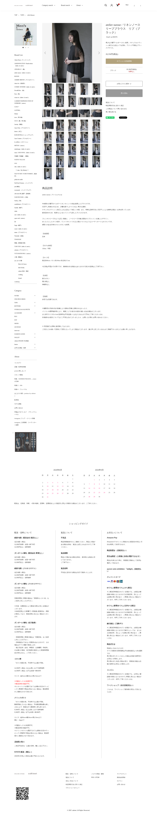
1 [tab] (23, 47)
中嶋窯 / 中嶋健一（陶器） (21, 156)
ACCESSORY (18, 313)
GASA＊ (16, 107)
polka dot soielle (18, 179)
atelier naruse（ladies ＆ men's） (22, 73)
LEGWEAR (17, 327)
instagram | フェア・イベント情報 (24, 418)
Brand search (64, 5)
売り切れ (124, 93)
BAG (15, 316)
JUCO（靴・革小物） (20, 121)
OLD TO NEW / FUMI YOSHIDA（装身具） (25, 175)
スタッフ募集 (18, 375)
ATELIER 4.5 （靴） (20, 69)
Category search (45, 5)
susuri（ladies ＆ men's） (21, 229)
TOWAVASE (17, 239)
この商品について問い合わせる (116, 109)
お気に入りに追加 (123, 83)
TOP (15, 15)
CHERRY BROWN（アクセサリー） (24, 80)
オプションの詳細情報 (124, 61)
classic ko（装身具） (20, 83)
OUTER (16, 295)
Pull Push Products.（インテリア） (23, 183)
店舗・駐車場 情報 (20, 367)
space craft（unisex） (20, 218)
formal (18, 278)
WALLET (16, 337)
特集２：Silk (18, 385)
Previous (45, 52)
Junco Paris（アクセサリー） (22, 128)
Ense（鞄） (17, 94)
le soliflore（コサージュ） (21, 142)
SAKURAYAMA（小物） (21, 197)
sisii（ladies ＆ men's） (20, 215)
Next (98, 52)
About (78, 5)
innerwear (16, 330)
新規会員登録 (121, 777)
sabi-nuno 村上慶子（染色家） (22, 193)
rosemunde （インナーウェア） (23, 190)
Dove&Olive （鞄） (19, 90)
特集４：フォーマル (20, 389)
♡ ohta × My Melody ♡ (21, 170)
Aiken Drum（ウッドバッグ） (22, 60)
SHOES (16, 323)
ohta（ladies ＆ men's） (20, 166)
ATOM (97, 777)
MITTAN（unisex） (19, 145)
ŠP (15, 222)
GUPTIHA (17, 110)
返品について (110, 102)
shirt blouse (30, 15)
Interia (16, 344)
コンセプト (17, 363)
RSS (92, 777)
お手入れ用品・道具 (20, 348)
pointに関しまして (20, 371)
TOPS (22, 15)
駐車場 (16, 400)
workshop (17, 281)
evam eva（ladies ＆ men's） (21, 97)
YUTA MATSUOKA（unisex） (22, 253)
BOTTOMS (17, 306)
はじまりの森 (18, 260)
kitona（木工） (18, 131)
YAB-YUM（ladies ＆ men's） (22, 246)
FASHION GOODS (19, 334)
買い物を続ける (111, 112)
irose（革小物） (18, 117)
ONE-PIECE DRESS (19, 299)
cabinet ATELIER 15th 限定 (21, 341)
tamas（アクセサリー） (21, 232)
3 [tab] (28, 47)
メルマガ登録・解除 (97, 774)
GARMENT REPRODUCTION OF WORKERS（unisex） (23, 102)
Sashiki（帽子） (18, 207)
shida (15, 211)
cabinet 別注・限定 (21, 271)
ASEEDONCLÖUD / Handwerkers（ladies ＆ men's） (23, 65)
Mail (127, 5)
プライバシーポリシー (73, 788)
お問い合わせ (18, 408)
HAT (15, 320)
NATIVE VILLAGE (19, 159)
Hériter (16, 114)
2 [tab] (25, 47)
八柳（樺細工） (18, 257)
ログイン (120, 781)
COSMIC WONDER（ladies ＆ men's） (25, 87)
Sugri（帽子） (18, 225)
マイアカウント (122, 774)
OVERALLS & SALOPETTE (22, 309)
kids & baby (19, 267)
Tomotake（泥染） (19, 236)
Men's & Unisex (20, 264)
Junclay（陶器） (18, 124)
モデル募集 (17, 404)
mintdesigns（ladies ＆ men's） (22, 149)
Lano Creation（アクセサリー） (23, 138)
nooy (15, 163)
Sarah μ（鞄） (18, 200)
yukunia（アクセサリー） (21, 250)
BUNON (16, 76)
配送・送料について (72, 774)
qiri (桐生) (17, 186)
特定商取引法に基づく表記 (115, 105)
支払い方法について (72, 781)
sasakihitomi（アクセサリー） (22, 204)
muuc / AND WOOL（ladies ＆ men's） (24, 152)
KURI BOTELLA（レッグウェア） (24, 135)
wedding (18, 274)
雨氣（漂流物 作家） (20, 243)
